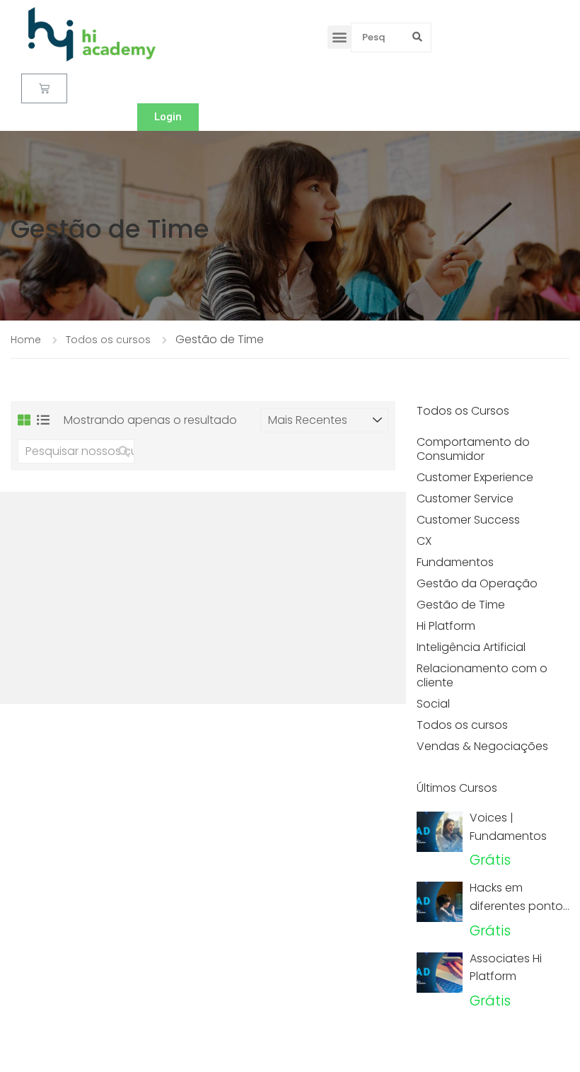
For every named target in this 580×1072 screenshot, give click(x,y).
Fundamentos (455, 562)
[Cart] (44, 88)
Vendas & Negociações (482, 746)
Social (433, 704)
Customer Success (468, 520)
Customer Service (465, 498)
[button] (339, 37)
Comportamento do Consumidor (473, 449)
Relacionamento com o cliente (482, 675)
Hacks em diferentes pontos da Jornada (519, 906)
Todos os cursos (462, 725)
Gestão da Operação (477, 583)
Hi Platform (446, 626)
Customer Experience (475, 477)
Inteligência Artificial (471, 647)
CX (424, 541)
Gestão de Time (461, 604)
